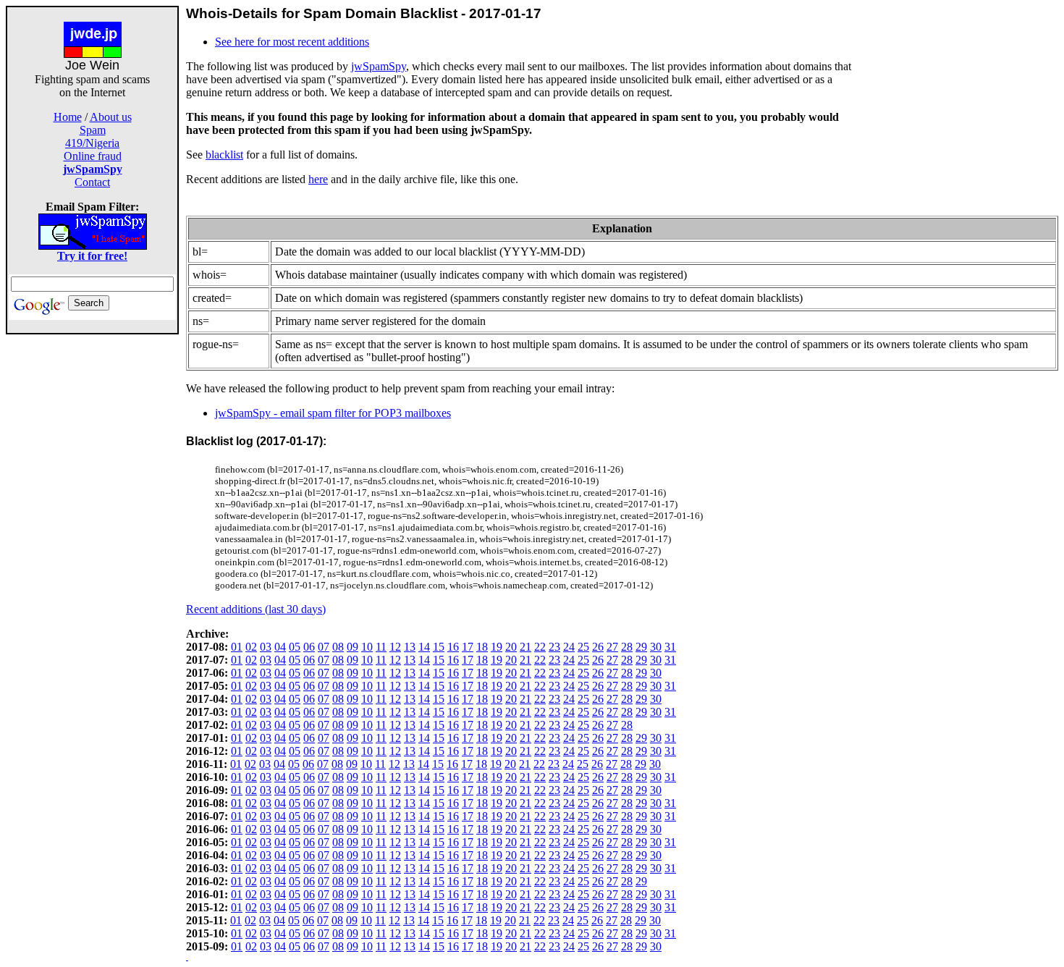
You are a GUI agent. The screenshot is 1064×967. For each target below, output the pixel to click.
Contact (92, 182)
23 (554, 647)
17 (467, 647)
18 (482, 647)
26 (598, 647)
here (318, 179)
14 (424, 647)
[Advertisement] (93, 551)
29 (641, 647)
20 (511, 647)
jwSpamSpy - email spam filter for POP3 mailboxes (333, 413)
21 (525, 647)
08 (338, 647)
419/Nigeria (92, 143)
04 (280, 647)
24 (569, 647)
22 (540, 647)
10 (367, 647)
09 (352, 647)
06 (309, 647)
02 (251, 647)
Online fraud (93, 156)
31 (670, 647)
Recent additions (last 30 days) (256, 609)
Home (68, 117)
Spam (93, 130)
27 (612, 647)
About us (111, 117)
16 (453, 647)
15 (438, 647)
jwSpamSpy (378, 66)
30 (656, 647)
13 (409, 647)
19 (496, 647)
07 (323, 647)
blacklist (224, 154)
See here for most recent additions (292, 41)
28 (627, 647)
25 (583, 647)
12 (395, 647)
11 (381, 647)
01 (236, 647)
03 (265, 647)
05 (294, 647)
